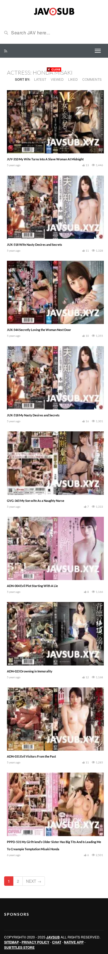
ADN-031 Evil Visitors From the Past (31, 756)
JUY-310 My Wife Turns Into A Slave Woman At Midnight (45, 159)
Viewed (57, 79)
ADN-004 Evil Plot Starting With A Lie (32, 586)
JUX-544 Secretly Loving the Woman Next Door (39, 330)
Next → (33, 881)
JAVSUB (53, 937)
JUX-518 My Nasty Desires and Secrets (33, 415)
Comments (92, 79)
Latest (40, 79)
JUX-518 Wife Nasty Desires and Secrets (34, 244)
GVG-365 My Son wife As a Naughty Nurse (35, 500)
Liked (73, 79)
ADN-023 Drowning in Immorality (29, 671)
